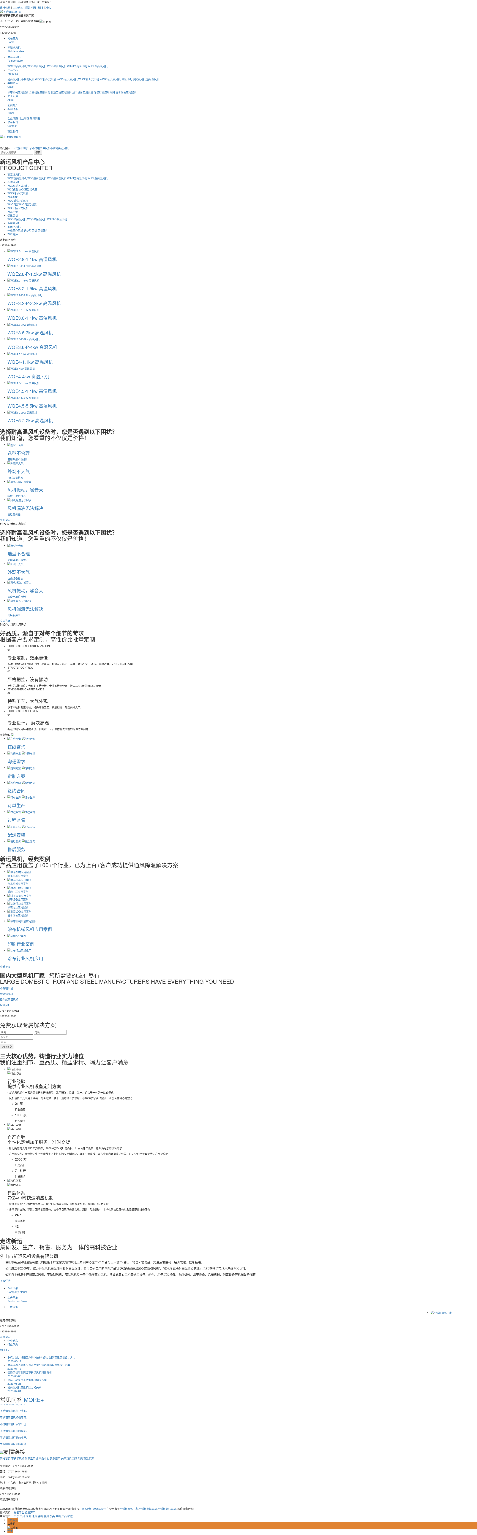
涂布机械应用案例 (17, 92)
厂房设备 (12, 1307)
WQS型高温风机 (56, 66)
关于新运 (12, 97)
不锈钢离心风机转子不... (14, 1438)
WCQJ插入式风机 (67, 79)
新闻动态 (12, 111)
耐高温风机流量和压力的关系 (24, 1389)
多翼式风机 (139, 79)
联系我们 (12, 124)
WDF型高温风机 (36, 66)
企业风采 (17, 1290)
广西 (64, 1516)
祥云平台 (19, 1512)
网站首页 (12, 40)
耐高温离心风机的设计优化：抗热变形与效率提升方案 (38, 1366)
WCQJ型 (12, 197)
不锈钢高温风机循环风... (14, 1404)
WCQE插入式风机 (45, 79)
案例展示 (12, 84)
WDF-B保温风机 (17, 219)
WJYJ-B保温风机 (57, 219)
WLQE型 (12, 204)
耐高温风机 (15, 58)
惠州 (46, 1516)
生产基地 (17, 1299)
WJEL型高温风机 (98, 66)
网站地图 (30, 7)
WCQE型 (13, 189)
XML (48, 7)
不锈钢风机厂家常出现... (14, 1411)
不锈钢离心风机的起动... (14, 1418)
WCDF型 (12, 212)
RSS (40, 7)
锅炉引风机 (31, 230)
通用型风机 (152, 79)
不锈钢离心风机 (59, 148)
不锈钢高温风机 (41, 148)
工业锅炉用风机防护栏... (14, 1431)
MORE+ (4, 1350)
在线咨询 (5, 1337)
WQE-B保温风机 (37, 219)
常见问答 (35, 118)
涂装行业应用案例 (104, 92)
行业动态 (24, 118)
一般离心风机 (15, 230)
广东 (16, 1516)
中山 (58, 1516)
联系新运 (88, 1458)
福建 (70, 1516)
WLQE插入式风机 (88, 79)
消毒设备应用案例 (126, 92)
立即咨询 (5, 520)
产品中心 (12, 71)
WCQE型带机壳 (28, 189)
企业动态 (12, 118)
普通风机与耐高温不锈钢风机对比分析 (29, 1374)
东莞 (52, 1516)
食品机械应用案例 (39, 92)
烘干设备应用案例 (82, 92)
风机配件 (43, 230)
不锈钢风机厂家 (23, 148)
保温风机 (126, 79)
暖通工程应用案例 (61, 92)
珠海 (34, 1516)
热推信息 (5, 7)
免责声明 (30, 1512)
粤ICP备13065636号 (94, 1508)
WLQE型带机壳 (27, 204)
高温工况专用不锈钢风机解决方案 (27, 1381)
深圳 (28, 1516)
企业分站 (18, 7)
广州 (22, 1516)
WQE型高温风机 (17, 66)
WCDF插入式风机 (110, 79)
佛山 (40, 1516)
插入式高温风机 (9, 999)
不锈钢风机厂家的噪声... (14, 1424)
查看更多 (12, 234)
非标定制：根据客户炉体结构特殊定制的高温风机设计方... (41, 1359)
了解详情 (5, 1281)
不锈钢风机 (15, 49)
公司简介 (12, 105)
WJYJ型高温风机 (77, 66)
